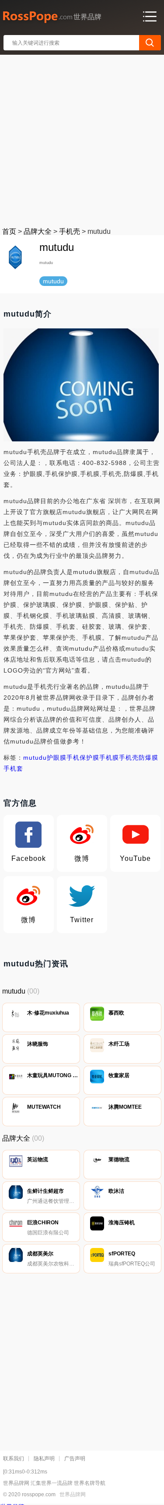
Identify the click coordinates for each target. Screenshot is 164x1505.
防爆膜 (148, 757)
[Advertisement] (82, 139)
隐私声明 (44, 1458)
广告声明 (74, 1458)
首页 (9, 231)
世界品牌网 (72, 1494)
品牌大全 (38, 231)
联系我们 (13, 1458)
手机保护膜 (82, 757)
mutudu (35, 757)
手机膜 (109, 757)
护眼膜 (56, 757)
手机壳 (69, 231)
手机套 (13, 768)
